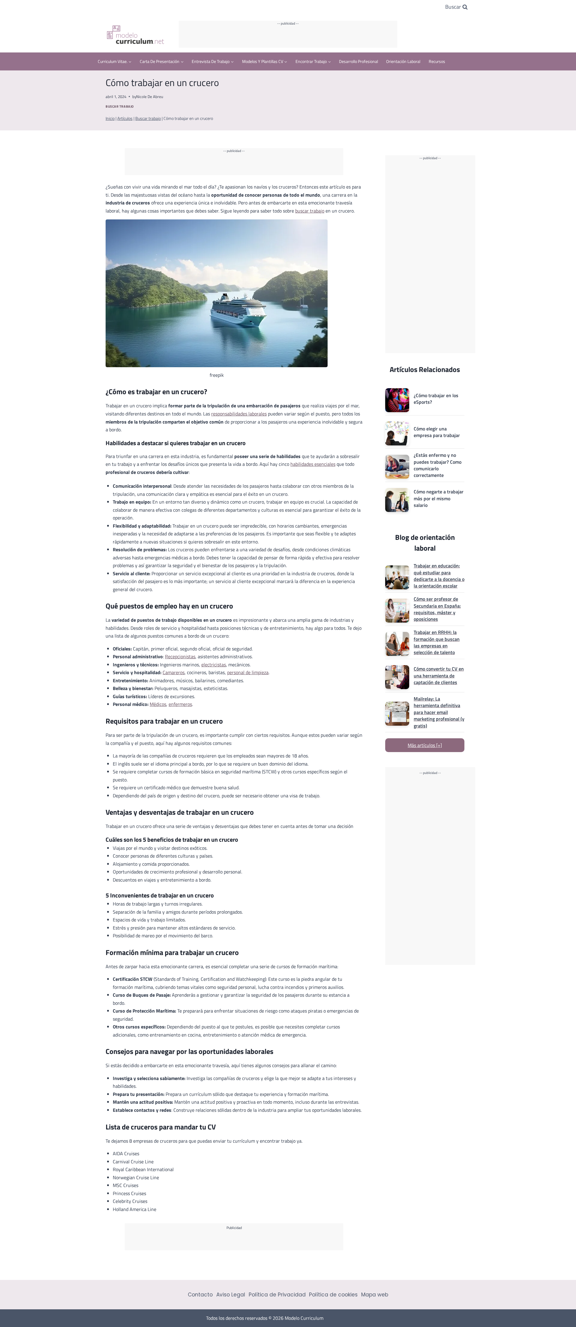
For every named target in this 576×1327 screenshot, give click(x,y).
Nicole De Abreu (149, 97)
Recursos (437, 61)
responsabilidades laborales (239, 413)
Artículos (125, 118)
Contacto (200, 1294)
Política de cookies (333, 1294)
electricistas (213, 664)
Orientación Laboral (403, 61)
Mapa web (374, 1294)
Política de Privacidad (277, 1294)
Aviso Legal (230, 1294)
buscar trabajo (309, 210)
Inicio (110, 118)
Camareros (173, 672)
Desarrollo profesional (358, 61)
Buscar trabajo (120, 106)
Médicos (158, 704)
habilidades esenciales (312, 464)
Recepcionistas (180, 656)
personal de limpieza (247, 672)
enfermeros (180, 704)
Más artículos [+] (425, 745)
